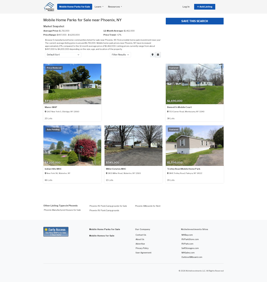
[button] (208, 7)
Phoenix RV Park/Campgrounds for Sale (108, 206)
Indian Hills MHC (53, 169)
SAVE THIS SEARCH (194, 21)
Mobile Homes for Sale (101, 235)
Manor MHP (51, 107)
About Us (140, 239)
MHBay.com (187, 235)
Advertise (140, 244)
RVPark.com (187, 244)
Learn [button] (98, 6)
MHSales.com (188, 252)
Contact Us (141, 235)
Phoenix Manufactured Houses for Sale (62, 210)
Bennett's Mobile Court (179, 107)
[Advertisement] (126, 190)
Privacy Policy (142, 248)
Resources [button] (114, 6)
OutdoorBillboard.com (191, 257)
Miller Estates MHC (116, 169)
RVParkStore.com (190, 239)
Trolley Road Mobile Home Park (183, 169)
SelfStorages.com (190, 248)
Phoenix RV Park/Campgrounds (104, 210)
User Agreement (143, 252)
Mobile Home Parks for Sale (74, 6)
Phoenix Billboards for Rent (148, 206)
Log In (186, 6)
